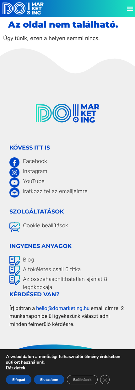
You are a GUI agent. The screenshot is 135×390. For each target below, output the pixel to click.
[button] (130, 8)
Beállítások (82, 379)
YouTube (34, 181)
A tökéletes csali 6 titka (52, 269)
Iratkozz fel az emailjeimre (55, 191)
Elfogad (18, 379)
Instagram (35, 171)
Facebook (35, 161)
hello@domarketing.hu (62, 308)
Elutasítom (49, 379)
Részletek (15, 368)
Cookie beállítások (45, 225)
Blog (28, 259)
